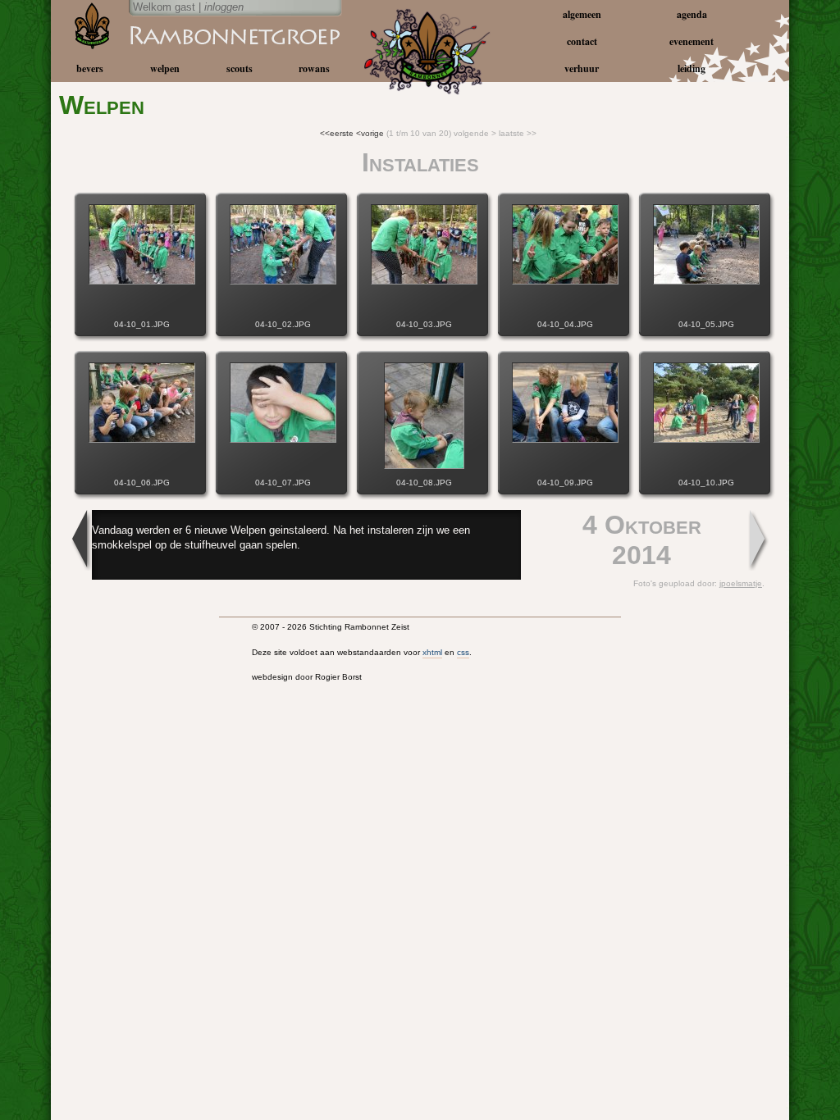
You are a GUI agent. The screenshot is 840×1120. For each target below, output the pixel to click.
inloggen (224, 7)
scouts (239, 68)
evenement (691, 41)
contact (582, 41)
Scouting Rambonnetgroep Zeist (194, 34)
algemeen (582, 14)
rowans (314, 68)
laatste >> (517, 133)
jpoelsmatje (740, 583)
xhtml (432, 652)
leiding (691, 68)
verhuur (581, 68)
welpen (165, 68)
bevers (89, 68)
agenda (692, 14)
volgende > (475, 133)
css (463, 652)
